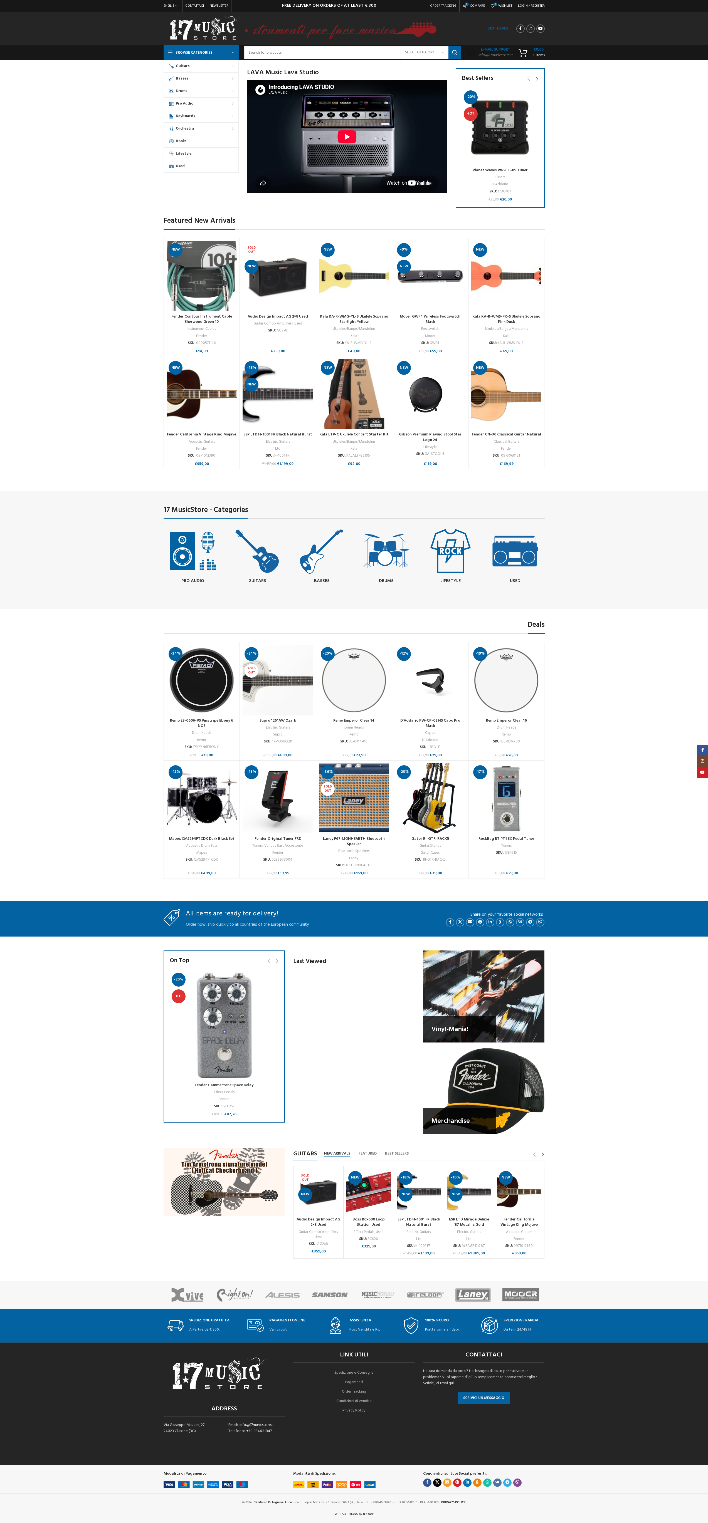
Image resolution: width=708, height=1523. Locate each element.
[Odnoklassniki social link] (500, 922)
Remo (201, 740)
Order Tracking (354, 1391)
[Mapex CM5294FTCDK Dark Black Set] (202, 798)
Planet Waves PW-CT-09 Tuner (500, 170)
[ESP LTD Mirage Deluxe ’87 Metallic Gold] (469, 1191)
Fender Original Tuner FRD (278, 839)
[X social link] (460, 922)
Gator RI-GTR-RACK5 (430, 839)
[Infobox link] (490, 52)
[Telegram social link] (530, 922)
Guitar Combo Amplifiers (273, 323)
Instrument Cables (202, 329)
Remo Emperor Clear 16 (506, 720)
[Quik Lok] (520, 1295)
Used (298, 323)
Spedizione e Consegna (354, 1373)
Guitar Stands (430, 846)
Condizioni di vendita (354, 1401)
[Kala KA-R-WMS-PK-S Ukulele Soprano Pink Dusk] (506, 276)
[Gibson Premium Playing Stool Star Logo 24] (430, 394)
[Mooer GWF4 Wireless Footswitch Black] (430, 276)
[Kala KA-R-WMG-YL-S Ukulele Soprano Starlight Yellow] (354, 276)
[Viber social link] (540, 922)
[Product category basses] (321, 557)
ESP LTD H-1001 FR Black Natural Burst (277, 434)
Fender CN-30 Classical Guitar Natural (506, 434)
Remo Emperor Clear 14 (353, 720)
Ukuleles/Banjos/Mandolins (354, 329)
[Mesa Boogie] (187, 1295)
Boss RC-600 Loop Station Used (368, 1222)
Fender (201, 336)
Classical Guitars (506, 442)
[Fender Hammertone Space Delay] (224, 1025)
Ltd (277, 449)
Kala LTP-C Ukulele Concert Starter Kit (354, 434)
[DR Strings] (425, 1295)
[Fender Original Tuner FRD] (278, 798)
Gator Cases (430, 853)
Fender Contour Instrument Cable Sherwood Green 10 (201, 319)
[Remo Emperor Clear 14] (354, 680)
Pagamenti (354, 1382)
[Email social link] (470, 922)
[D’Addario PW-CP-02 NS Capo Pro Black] (430, 680)
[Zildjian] (330, 1295)
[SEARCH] (454, 52)
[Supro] (378, 1295)
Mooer (430, 336)
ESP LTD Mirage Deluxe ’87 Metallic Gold (469, 1222)
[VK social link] (520, 922)
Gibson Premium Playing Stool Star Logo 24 (430, 437)
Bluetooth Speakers (353, 851)
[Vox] (235, 1295)
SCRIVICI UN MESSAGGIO (483, 1398)
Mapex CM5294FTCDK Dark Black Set (202, 839)
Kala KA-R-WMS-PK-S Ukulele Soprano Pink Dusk (506, 319)
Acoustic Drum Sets (201, 846)
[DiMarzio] (473, 1295)
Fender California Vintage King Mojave (201, 434)
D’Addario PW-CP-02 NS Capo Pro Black (430, 723)
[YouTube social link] (540, 28)
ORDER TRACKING (443, 6)
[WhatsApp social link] (510, 922)
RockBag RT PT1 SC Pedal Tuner (506, 839)
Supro (278, 734)
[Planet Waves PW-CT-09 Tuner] (500, 126)
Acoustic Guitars (202, 442)
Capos (430, 733)
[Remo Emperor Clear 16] (506, 680)
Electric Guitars (278, 442)
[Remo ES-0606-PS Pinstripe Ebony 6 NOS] (202, 680)
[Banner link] (484, 996)
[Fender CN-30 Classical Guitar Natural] (506, 394)
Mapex (201, 853)
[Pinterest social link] (480, 922)
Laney (354, 858)
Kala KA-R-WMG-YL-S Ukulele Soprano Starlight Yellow (354, 319)
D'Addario (500, 184)
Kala (354, 336)
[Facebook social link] (520, 28)
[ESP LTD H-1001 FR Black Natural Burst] (278, 394)
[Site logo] (205, 29)
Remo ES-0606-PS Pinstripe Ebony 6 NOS (201, 723)
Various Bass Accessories (283, 846)
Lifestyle (430, 447)
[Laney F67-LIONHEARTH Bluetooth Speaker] (354, 798)
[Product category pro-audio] (193, 557)
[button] (529, 79)
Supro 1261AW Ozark (278, 720)
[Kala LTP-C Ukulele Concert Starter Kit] (354, 394)
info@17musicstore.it (257, 1425)
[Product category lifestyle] (450, 557)
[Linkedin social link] (490, 922)
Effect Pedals (224, 1092)
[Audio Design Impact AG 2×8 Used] (278, 276)
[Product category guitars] (257, 557)
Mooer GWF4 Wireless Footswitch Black (430, 319)
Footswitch (430, 329)
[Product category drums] (386, 557)
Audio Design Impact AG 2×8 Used (278, 316)
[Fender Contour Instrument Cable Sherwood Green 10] (202, 276)
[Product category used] (515, 557)
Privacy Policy (354, 1410)
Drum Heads (201, 733)
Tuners (500, 177)
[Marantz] (282, 1295)
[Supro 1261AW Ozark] (278, 680)
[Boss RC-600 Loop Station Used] (368, 1191)
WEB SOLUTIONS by (354, 1514)
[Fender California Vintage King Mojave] (202, 394)
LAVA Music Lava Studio (283, 72)
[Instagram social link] (530, 28)
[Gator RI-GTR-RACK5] (430, 798)
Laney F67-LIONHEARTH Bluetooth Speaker (354, 842)
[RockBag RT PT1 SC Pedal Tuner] (506, 798)
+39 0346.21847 (259, 1431)
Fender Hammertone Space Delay (224, 1085)
